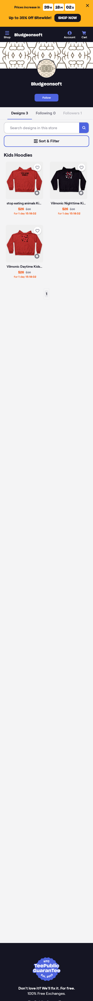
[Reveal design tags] (37, 193)
